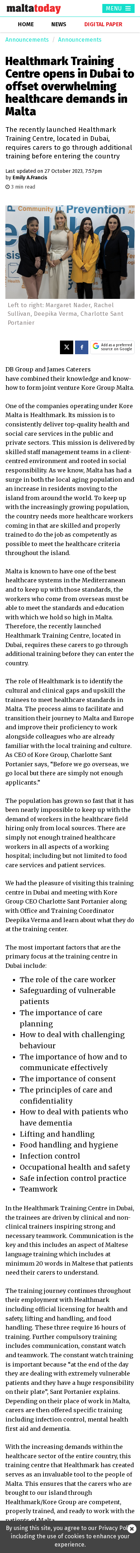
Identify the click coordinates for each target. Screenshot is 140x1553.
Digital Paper (103, 24)
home (26, 24)
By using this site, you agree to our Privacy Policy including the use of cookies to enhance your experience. (70, 1536)
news (58, 24)
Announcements (27, 39)
